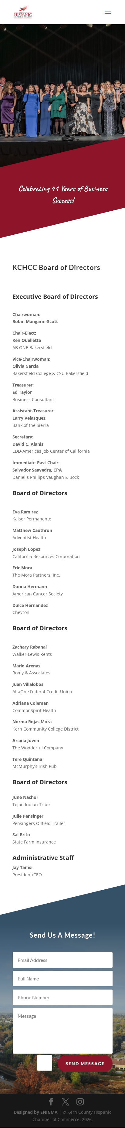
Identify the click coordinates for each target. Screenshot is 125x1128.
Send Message (85, 1063)
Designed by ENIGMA (36, 1112)
